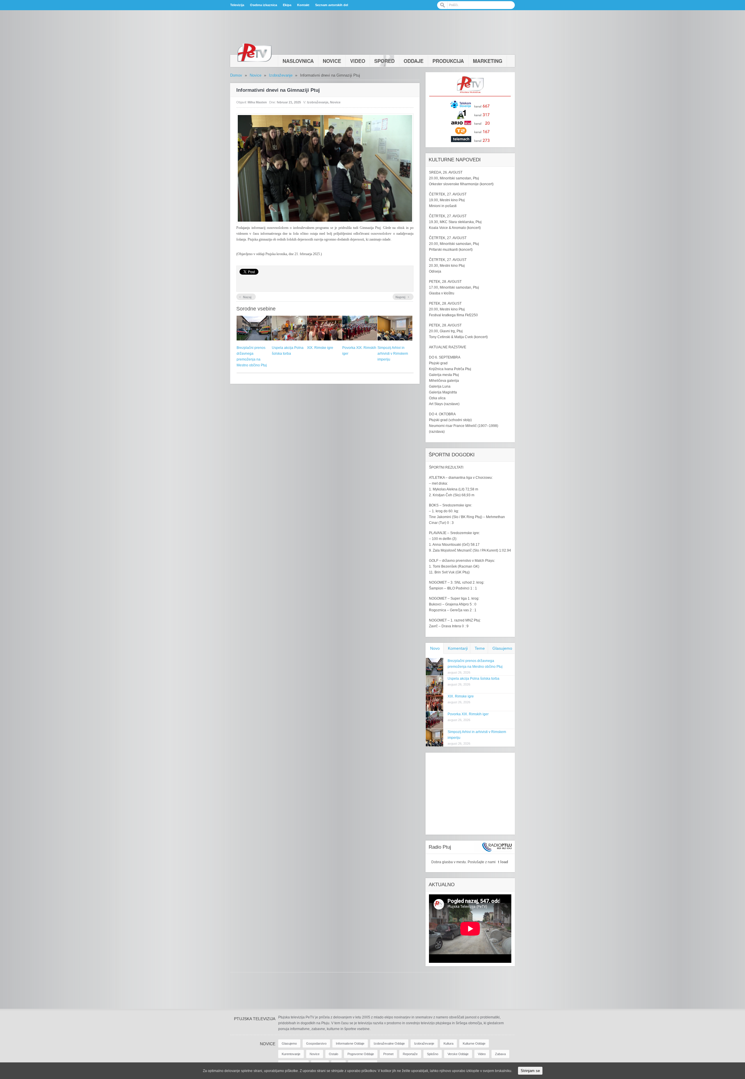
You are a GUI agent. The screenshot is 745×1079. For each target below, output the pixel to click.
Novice (332, 60)
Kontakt (303, 5)
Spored (384, 60)
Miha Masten (257, 102)
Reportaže (410, 1054)
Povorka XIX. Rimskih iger (468, 714)
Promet (388, 1054)
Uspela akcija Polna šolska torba (473, 679)
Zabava (500, 1054)
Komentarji (458, 648)
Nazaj (245, 296)
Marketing (487, 60)
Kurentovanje (291, 1054)
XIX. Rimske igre (320, 348)
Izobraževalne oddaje (389, 1043)
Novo (435, 648)
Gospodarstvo (316, 1043)
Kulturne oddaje (474, 1043)
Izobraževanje (280, 75)
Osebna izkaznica (263, 5)
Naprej (402, 296)
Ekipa (287, 5)
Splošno (432, 1054)
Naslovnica (298, 60)
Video (357, 60)
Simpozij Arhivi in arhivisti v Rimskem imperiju (392, 353)
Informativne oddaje (350, 1043)
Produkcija (448, 60)
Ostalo (333, 1054)
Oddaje (413, 60)
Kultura (448, 1043)
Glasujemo (502, 648)
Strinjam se (530, 1071)
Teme (480, 648)
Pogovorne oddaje (360, 1054)
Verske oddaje (458, 1054)
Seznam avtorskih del (331, 5)
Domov (236, 75)
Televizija (237, 5)
